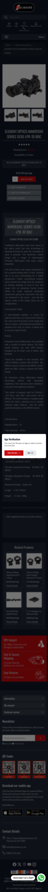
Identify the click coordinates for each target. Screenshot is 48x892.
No (29, 453)
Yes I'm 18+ (12, 453)
